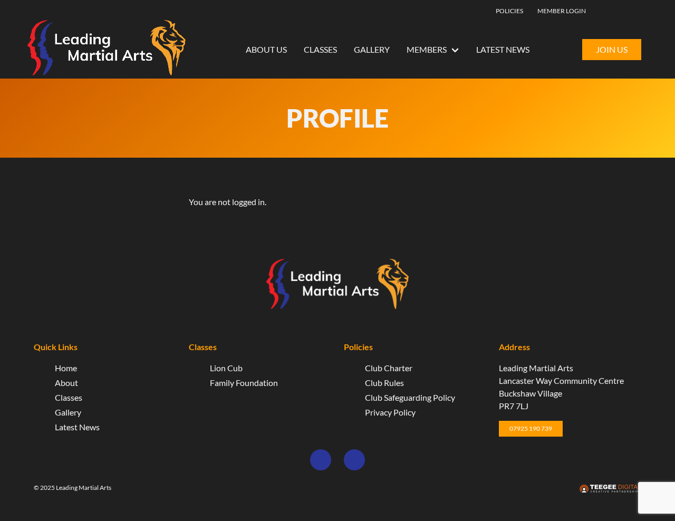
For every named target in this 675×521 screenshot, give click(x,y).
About (66, 383)
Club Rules (384, 383)
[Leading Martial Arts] (106, 49)
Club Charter (388, 368)
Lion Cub (226, 368)
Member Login (561, 11)
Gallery (372, 49)
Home (66, 368)
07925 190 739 (530, 428)
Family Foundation (244, 383)
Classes (320, 49)
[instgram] (627, 10)
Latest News (502, 49)
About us (266, 49)
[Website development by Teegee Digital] (610, 489)
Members (427, 49)
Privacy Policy (390, 412)
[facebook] (611, 10)
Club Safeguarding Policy (410, 397)
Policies (509, 11)
